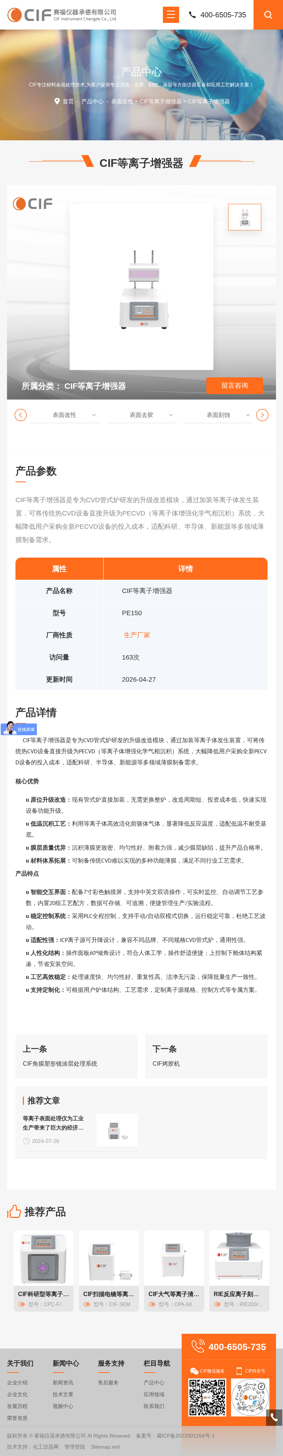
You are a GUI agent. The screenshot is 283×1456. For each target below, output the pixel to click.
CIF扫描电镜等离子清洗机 (108, 1294)
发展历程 (17, 1406)
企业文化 (17, 1394)
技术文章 (63, 1394)
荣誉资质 (17, 1418)
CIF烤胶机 (166, 1064)
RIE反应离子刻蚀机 (239, 1294)
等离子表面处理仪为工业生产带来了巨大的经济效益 (53, 1123)
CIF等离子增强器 (161, 101)
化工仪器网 (46, 1447)
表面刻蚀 (218, 415)
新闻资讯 (63, 1382)
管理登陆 (74, 1447)
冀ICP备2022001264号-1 (186, 1436)
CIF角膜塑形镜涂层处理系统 (60, 1064)
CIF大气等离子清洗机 (174, 1294)
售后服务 (108, 1382)
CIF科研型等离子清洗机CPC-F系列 (43, 1294)
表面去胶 (141, 415)
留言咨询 (234, 385)
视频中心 (63, 1406)
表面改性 (122, 101)
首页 (68, 101)
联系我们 (154, 1406)
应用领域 (154, 1394)
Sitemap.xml (105, 1447)
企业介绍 (17, 1382)
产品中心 (92, 101)
